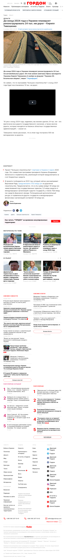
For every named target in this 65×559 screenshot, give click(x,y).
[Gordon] (36, 3)
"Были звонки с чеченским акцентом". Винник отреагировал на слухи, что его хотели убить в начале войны (32, 275)
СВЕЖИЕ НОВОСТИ (10, 296)
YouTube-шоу (22, 484)
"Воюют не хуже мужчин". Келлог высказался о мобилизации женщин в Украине (15, 340)
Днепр (34, 465)
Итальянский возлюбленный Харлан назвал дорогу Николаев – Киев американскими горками (12, 248)
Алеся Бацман (55, 480)
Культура (6, 465)
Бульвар (55, 6)
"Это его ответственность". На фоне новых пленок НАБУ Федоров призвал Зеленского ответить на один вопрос (48, 401)
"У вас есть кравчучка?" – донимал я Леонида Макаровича (44, 318)
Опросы (20, 480)
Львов (34, 451)
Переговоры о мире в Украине (32, 10)
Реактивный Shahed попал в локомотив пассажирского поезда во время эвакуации (49, 411)
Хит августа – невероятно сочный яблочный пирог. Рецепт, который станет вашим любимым (17, 407)
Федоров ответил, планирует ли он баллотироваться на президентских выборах (48, 430)
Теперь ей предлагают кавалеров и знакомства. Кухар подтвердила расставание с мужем (51, 275)
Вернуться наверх (52, 521)
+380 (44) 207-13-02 (33, 518)
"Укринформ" (31, 78)
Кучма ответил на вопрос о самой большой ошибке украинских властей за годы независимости (17, 332)
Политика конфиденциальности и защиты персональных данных (24, 503)
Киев (34, 448)
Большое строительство (23, 214)
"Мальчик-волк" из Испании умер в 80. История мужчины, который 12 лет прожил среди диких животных (49, 392)
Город (34, 444)
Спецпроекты (22, 487)
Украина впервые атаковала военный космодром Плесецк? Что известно (15, 318)
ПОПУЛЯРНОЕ (38, 386)
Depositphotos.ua (28, 536)
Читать (55, 221)
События (55, 252)
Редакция (7, 493)
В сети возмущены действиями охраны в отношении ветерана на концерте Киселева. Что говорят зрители (19, 426)
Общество (34, 253)
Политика (7, 451)
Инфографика (8, 479)
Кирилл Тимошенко (36, 214)
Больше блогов (47, 331)
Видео (20, 477)
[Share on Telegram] (21, 210)
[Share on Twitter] (17, 210)
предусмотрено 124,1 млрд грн (30, 184)
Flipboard (53, 489)
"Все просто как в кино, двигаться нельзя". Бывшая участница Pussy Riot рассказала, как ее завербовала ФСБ (17, 325)
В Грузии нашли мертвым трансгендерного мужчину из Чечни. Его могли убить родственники (16, 302)
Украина (6, 214)
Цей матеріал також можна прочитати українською (36, 29)
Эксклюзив (21, 470)
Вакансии (7, 490)
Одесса (34, 455)
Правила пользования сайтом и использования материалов (24, 495)
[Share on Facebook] (14, 210)
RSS (51, 492)
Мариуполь (36, 468)
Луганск (35, 472)
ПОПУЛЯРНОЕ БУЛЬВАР (12, 384)
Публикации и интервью (20, 6)
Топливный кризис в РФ (12, 10)
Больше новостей (17, 380)
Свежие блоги (39, 293)
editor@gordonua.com (54, 518)
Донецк (34, 458)
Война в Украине (9, 448)
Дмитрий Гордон (53, 449)
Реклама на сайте (9, 496)
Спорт (6, 462)
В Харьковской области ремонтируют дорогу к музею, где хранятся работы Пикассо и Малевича (31, 248)
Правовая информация (8, 501)
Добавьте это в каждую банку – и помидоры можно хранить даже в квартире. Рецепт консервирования (18, 398)
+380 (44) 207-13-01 (12, 518)
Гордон (5, 15)
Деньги (11, 15)
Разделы (20, 444)
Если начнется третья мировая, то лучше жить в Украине (46, 325)
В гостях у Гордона (37, 6)
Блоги (48, 6)
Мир (5, 458)
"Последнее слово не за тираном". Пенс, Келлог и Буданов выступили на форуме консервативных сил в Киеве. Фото (48, 420)
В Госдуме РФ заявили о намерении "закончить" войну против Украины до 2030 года (15, 374)
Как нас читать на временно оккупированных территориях (9, 507)
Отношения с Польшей (51, 10)
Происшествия (8, 475)
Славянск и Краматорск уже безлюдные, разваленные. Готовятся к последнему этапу (45, 298)
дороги (12, 214)
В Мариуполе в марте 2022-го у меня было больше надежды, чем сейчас (47, 312)
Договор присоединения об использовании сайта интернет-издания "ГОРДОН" (24, 511)
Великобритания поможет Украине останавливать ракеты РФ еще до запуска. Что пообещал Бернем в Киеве (17, 367)
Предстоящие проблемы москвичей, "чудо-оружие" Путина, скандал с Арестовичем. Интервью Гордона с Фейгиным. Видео (17, 348)
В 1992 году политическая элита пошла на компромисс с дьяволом (47, 305)
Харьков (35, 462)
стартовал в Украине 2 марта (43, 170)
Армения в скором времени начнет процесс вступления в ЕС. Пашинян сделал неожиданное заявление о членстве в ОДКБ (17, 310)
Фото (19, 474)
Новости (6, 6)
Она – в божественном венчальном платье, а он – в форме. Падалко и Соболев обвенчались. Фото (18, 389)
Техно (5, 468)
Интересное (7, 482)
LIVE (19, 467)
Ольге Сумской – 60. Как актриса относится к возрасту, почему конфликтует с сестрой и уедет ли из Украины (18, 417)
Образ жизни (8, 472)
